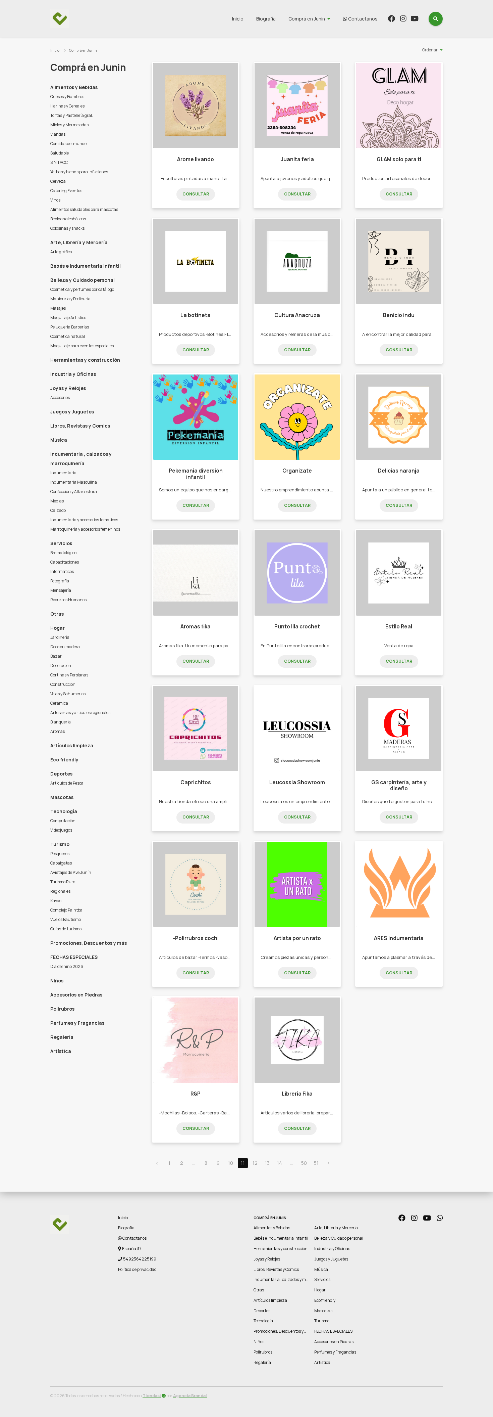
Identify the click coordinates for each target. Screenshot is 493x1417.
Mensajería (60, 590)
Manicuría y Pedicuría (70, 299)
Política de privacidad (137, 1269)
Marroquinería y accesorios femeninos (85, 529)
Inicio (237, 18)
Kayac (55, 900)
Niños (56, 980)
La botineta (195, 315)
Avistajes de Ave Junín (70, 872)
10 (230, 1163)
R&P (195, 1093)
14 (279, 1163)
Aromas (57, 731)
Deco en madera (65, 647)
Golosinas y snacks (67, 228)
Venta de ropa (399, 646)
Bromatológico (63, 553)
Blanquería (60, 722)
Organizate (297, 470)
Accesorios (60, 397)
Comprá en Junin (306, 18)
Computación (62, 821)
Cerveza (58, 181)
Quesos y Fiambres (67, 96)
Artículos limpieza (71, 745)
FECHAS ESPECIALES (74, 957)
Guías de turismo (65, 929)
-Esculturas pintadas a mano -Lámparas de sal (207, 178)
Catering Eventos (66, 190)
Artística (60, 1051)
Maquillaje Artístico (68, 317)
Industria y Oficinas (73, 374)
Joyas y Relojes (68, 388)
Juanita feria (297, 159)
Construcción (62, 684)
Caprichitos (195, 782)
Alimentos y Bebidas (74, 87)
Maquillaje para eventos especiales (82, 346)
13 (267, 1163)
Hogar (57, 628)
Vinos (55, 200)
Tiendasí (152, 1396)
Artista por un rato (297, 938)
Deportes (61, 773)
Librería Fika (297, 1093)
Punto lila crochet (297, 626)
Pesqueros (59, 853)
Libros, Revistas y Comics (80, 426)
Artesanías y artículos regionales (80, 712)
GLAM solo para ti (399, 159)
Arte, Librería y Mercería (79, 242)
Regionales (60, 891)
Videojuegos (61, 830)
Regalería (61, 1037)
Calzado (58, 510)
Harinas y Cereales (67, 106)
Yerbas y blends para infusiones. (79, 172)
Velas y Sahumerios (68, 694)
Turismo (59, 844)
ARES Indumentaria (399, 938)
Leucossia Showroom (297, 782)
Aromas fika (195, 626)
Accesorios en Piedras (76, 994)
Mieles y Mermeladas (69, 125)
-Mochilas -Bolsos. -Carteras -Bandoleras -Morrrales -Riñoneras (225, 1113)
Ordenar (430, 50)
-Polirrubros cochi (196, 938)
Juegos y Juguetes (72, 411)
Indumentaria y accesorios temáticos (84, 520)
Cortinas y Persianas (69, 675)
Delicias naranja (399, 470)
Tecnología (63, 811)
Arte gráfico (61, 252)
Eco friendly (64, 759)
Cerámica (59, 703)
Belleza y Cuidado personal (82, 280)
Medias (57, 501)
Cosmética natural (67, 336)
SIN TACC (59, 162)
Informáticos (62, 571)
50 (304, 1163)
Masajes (58, 308)
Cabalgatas (61, 863)
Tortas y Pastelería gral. (71, 115)
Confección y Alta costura (73, 491)
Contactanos (362, 18)
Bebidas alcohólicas (68, 219)
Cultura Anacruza (297, 315)
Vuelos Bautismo (65, 919)
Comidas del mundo (68, 143)
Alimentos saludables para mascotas (84, 209)
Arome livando (195, 159)
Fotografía (59, 581)
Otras (57, 614)
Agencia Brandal (190, 1396)
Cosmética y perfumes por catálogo (82, 289)
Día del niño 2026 (66, 966)
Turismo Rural (63, 882)
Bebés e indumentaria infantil (85, 266)
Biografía (266, 18)
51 (316, 1163)
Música (58, 440)
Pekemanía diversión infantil (196, 473)
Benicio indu (399, 315)
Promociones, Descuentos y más (88, 943)
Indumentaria (63, 473)
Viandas (57, 134)
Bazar (56, 656)
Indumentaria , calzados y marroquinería (81, 459)
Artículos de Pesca (67, 783)
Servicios (61, 543)
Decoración (60, 665)
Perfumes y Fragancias (77, 1023)
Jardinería (59, 637)
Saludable (59, 153)
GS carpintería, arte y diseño (399, 785)
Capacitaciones (64, 562)
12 (255, 1163)
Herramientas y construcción (85, 360)
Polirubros (62, 1009)
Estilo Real (398, 626)
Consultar (195, 194)
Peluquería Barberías (69, 327)
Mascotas (61, 797)
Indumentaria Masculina (73, 482)
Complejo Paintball (67, 910)
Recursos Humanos (68, 600)
